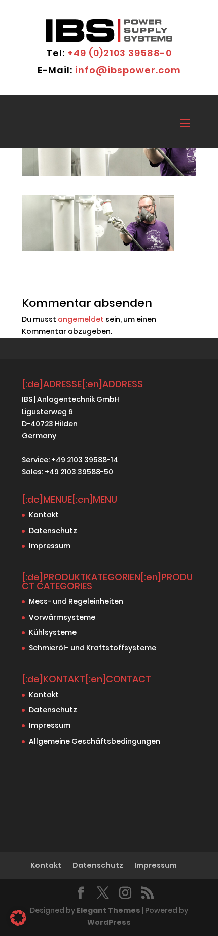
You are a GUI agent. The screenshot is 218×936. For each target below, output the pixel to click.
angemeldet (81, 319)
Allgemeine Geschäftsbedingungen (94, 741)
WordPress (109, 922)
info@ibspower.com (128, 70)
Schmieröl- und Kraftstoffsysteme (92, 648)
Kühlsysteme (53, 632)
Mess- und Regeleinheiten (76, 601)
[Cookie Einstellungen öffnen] (18, 923)
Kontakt (44, 515)
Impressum (49, 546)
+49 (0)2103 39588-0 (119, 53)
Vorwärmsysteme (62, 617)
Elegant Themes (108, 910)
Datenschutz (53, 530)
